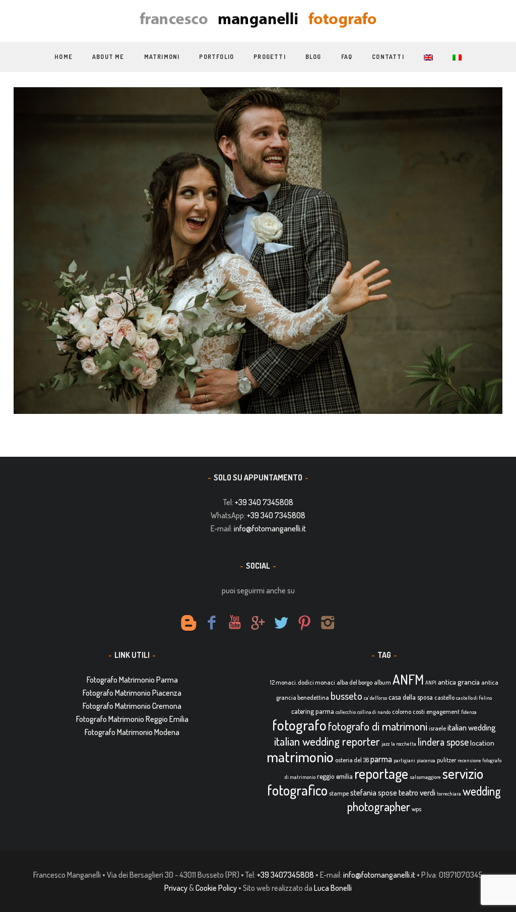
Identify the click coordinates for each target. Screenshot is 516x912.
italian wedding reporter (327, 741)
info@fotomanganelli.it (270, 528)
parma (381, 758)
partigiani (404, 760)
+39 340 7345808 (264, 502)
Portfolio (216, 56)
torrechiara (449, 793)
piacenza (426, 760)
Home (63, 56)
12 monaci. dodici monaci (302, 682)
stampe (339, 793)
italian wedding (471, 727)
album (382, 682)
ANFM (408, 679)
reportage (381, 773)
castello (444, 697)
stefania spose (373, 792)
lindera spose (443, 742)
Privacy (175, 888)
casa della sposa (411, 697)
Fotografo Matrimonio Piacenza (132, 693)
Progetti (269, 56)
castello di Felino (474, 697)
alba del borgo (354, 682)
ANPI (430, 682)
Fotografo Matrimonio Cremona (132, 706)
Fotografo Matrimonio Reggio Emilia (132, 719)
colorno (401, 711)
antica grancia (459, 682)
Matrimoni (162, 56)
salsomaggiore (425, 776)
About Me (108, 56)
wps (416, 809)
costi (419, 711)
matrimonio (300, 756)
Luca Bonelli (333, 888)
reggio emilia (335, 776)
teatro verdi (417, 792)
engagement (443, 711)
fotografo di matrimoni (377, 726)
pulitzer (446, 760)
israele (437, 728)
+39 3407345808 (285, 875)
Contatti (388, 56)
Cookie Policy (216, 888)
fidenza (469, 711)
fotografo (299, 724)
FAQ (347, 56)
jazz (385, 743)
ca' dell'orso (375, 697)
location (482, 743)
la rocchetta (403, 743)
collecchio (346, 711)
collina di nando (374, 711)
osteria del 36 (352, 760)
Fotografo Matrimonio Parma (132, 680)
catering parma (312, 711)
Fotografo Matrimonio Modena (132, 732)
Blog (313, 56)
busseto (346, 695)
